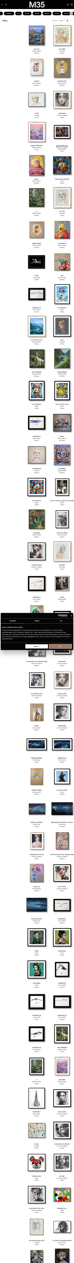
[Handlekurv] (72, 4)
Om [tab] (61, 621)
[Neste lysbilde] (46, 35)
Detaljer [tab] (37, 621)
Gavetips (27, 13)
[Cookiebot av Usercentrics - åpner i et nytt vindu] (59, 615)
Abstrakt (57, 13)
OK (60, 646)
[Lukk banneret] (71, 615)
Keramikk (37, 13)
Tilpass (35, 646)
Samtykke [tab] (13, 621)
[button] (62, 21)
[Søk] (6, 4)
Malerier (66, 13)
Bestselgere (9, 13)
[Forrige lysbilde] (27, 35)
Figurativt (47, 13)
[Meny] (2, 4)
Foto (18, 13)
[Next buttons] (71, 13)
